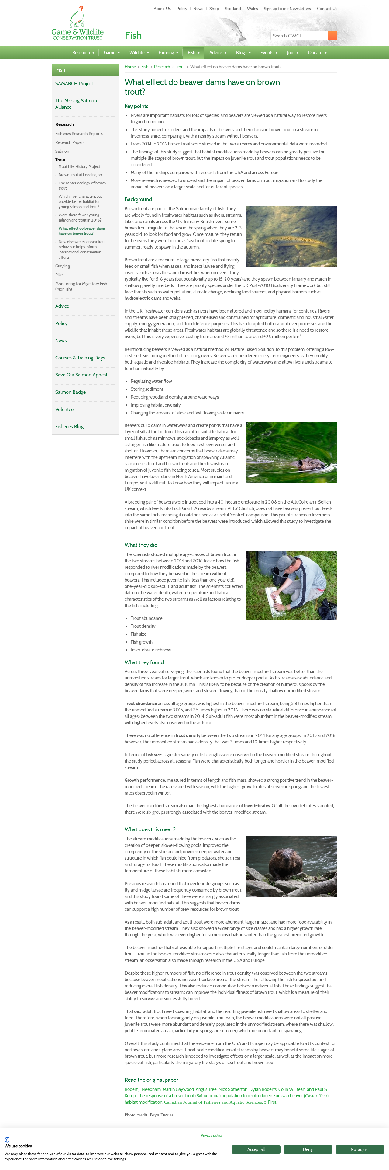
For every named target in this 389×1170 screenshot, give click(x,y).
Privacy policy (211, 1135)
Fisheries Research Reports (79, 133)
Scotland (233, 8)
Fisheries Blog (69, 426)
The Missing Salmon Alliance (76, 104)
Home (130, 66)
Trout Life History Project (79, 166)
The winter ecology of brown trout (82, 185)
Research (64, 124)
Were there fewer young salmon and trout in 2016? (80, 217)
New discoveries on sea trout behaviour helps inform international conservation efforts (82, 249)
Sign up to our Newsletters (287, 8)
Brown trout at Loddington (80, 174)
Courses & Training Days (80, 358)
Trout (60, 159)
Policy (182, 8)
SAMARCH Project (74, 83)
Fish (60, 70)
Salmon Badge (70, 392)
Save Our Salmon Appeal (81, 375)
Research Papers (69, 142)
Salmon (62, 151)
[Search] (332, 35)
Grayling (62, 266)
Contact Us (327, 8)
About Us (162, 8)
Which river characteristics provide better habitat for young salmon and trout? (80, 201)
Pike (59, 275)
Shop (214, 8)
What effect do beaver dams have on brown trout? (82, 231)
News (198, 8)
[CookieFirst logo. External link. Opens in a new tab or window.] (7, 1140)
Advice (62, 306)
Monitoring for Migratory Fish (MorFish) (81, 286)
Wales (252, 8)
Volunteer (65, 409)
